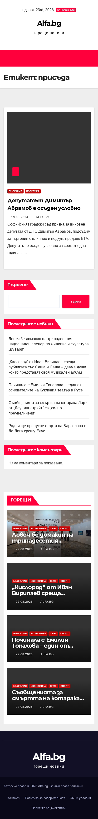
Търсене (17, 284)
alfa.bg (42, 217)
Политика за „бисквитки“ (49, 808)
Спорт (64, 528)
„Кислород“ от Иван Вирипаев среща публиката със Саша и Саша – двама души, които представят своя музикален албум (48, 367)
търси (76, 301)
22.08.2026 (25, 549)
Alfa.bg (49, 23)
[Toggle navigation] (89, 58)
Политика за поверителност (45, 798)
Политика (32, 191)
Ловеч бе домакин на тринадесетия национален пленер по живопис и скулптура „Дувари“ (49, 344)
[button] (46, 58)
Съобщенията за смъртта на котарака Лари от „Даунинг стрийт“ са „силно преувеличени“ (48, 408)
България (15, 191)
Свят (53, 528)
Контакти (13, 798)
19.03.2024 (20, 217)
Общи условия (80, 798)
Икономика (38, 528)
